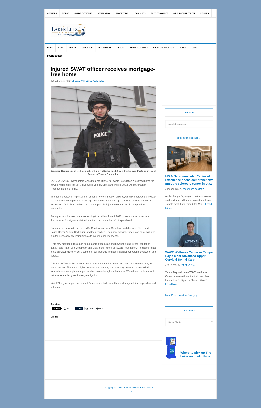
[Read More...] (172, 284)
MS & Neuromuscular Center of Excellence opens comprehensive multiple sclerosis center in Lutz (189, 180)
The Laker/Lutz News (138, 30)
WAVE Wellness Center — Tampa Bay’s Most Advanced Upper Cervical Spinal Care (189, 256)
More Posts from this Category (181, 295)
